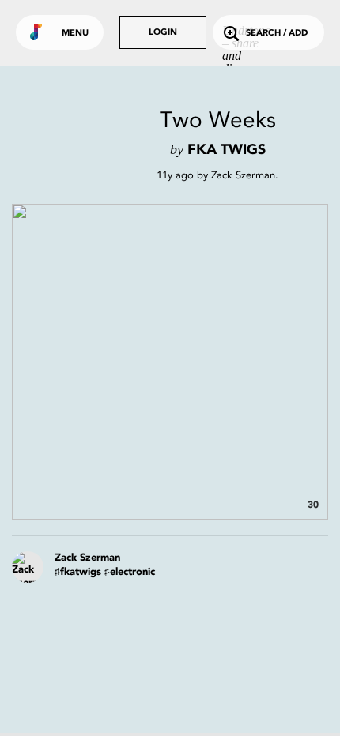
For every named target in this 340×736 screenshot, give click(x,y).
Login (163, 32)
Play (170, 361)
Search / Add (277, 33)
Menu (75, 33)
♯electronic (129, 572)
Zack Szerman (243, 175)
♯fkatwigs (78, 572)
